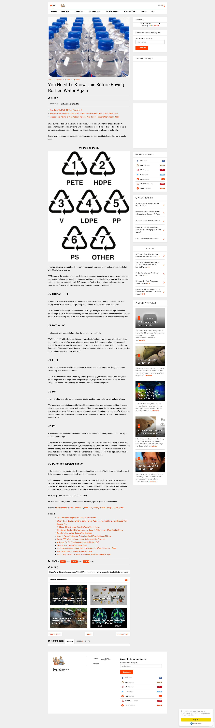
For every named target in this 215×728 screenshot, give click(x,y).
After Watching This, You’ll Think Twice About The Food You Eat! (108, 622)
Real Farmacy (61, 508)
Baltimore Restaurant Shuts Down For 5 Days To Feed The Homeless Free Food (69, 599)
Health (143, 11)
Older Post (122, 634)
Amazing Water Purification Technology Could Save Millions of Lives (84, 536)
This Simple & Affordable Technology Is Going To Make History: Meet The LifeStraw (90, 530)
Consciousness (94, 11)
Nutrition (77, 80)
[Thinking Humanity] (63, 6)
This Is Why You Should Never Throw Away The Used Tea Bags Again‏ (84, 554)
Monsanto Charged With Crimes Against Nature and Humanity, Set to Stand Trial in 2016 (84, 113)
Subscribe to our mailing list (144, 38)
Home (54, 11)
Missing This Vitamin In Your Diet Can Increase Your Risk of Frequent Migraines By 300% (84, 117)
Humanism (79, 11)
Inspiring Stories (112, 11)
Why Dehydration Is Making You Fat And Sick (74, 551)
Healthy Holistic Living (102, 508)
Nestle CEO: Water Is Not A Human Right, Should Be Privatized (81, 539)
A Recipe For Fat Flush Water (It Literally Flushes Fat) (78, 542)
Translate (156, 26)
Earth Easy (88, 508)
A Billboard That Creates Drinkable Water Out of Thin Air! (79, 527)
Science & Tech (129, 11)
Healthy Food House (75, 508)
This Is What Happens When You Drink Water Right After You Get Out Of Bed (86, 548)
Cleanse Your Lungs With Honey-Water (72, 545)
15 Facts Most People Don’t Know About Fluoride (76, 518)
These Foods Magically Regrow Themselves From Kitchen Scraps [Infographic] (106, 598)
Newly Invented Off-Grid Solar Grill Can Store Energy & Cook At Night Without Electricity (68, 620)
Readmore (141, 340)
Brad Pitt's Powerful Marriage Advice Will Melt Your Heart (148, 466)
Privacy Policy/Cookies (106, 659)
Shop (153, 11)
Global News (65, 11)
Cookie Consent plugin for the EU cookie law (196, 723)
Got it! (196, 719)
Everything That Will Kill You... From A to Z (66, 110)
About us (96, 663)
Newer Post (55, 634)
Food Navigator (117, 508)
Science (59, 80)
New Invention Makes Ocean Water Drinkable (74, 533)
